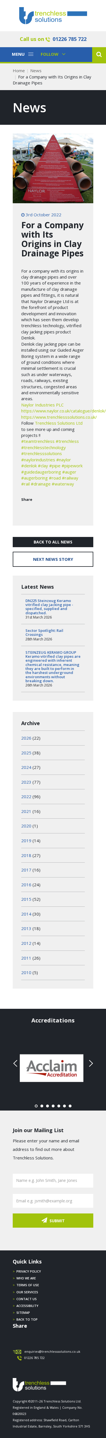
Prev (15, 1063)
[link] (42, 405)
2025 (26, 753)
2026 (26, 738)
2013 (26, 928)
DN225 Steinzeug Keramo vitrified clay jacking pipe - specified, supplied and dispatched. (49, 606)
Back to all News (53, 542)
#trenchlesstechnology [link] (43, 447)
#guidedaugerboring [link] (41, 472)
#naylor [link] (63, 459)
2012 (26, 943)
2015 (26, 899)
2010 (26, 972)
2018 (26, 855)
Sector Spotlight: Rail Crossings (44, 632)
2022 (26, 796)
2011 (26, 958)
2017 (26, 870)
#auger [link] (69, 472)
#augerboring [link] (34, 478)
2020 (26, 826)
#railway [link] (70, 478)
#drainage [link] (41, 484)
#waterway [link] (63, 484)
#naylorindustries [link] (38, 459)
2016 (26, 884)
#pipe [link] (54, 465)
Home (19, 70)
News (36, 70)
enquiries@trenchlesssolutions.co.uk (52, 1351)
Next (90, 1063)
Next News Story (53, 559)
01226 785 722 (69, 39)
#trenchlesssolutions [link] (41, 453)
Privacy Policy (28, 1271)
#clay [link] (43, 465)
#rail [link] (25, 484)
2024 (26, 767)
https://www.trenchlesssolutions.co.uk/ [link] (59, 417)
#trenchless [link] (67, 441)
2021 (26, 811)
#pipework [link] (72, 465)
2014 (26, 914)
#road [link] (55, 478)
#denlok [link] (29, 465)
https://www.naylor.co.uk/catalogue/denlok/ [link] (63, 411)
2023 (26, 782)
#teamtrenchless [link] (38, 441)
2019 (26, 840)
